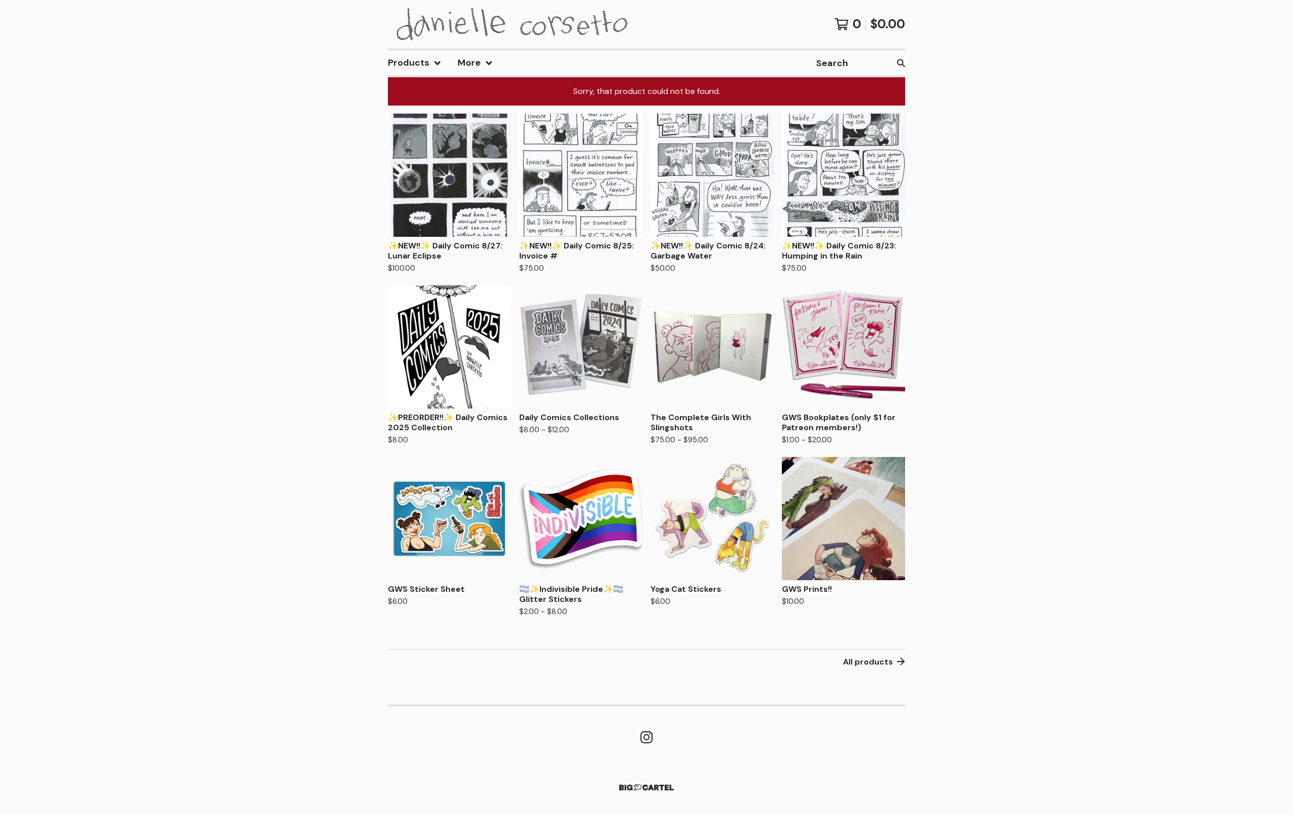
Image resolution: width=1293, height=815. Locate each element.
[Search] (901, 62)
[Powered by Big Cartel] (646, 787)
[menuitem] (414, 62)
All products (868, 661)
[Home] (509, 24)
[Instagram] (646, 737)
